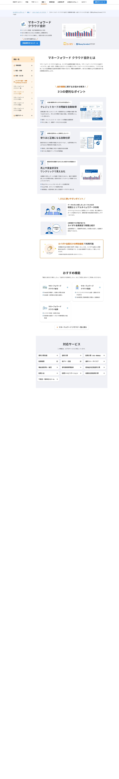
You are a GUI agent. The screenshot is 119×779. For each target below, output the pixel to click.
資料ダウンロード (100, 2)
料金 (27, 2)
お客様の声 (61, 2)
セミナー (84, 2)
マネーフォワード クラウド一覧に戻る (73, 327)
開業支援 (51, 2)
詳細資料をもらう (28, 43)
